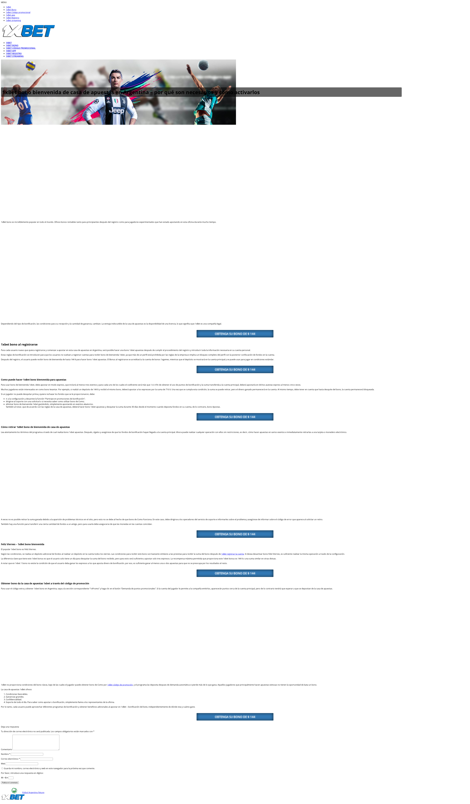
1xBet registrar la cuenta (232, 554)
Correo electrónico (10, 758)
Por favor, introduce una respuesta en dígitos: (22, 773)
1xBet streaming (13, 20)
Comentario (6, 749)
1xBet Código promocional (18, 12)
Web (3, 763)
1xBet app (10, 15)
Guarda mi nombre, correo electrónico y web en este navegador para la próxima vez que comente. (49, 768)
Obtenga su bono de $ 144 (235, 334)
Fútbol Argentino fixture (33, 792)
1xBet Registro (12, 17)
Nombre (5, 754)
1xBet (8, 7)
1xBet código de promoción (120, 684)
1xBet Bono (11, 9)
